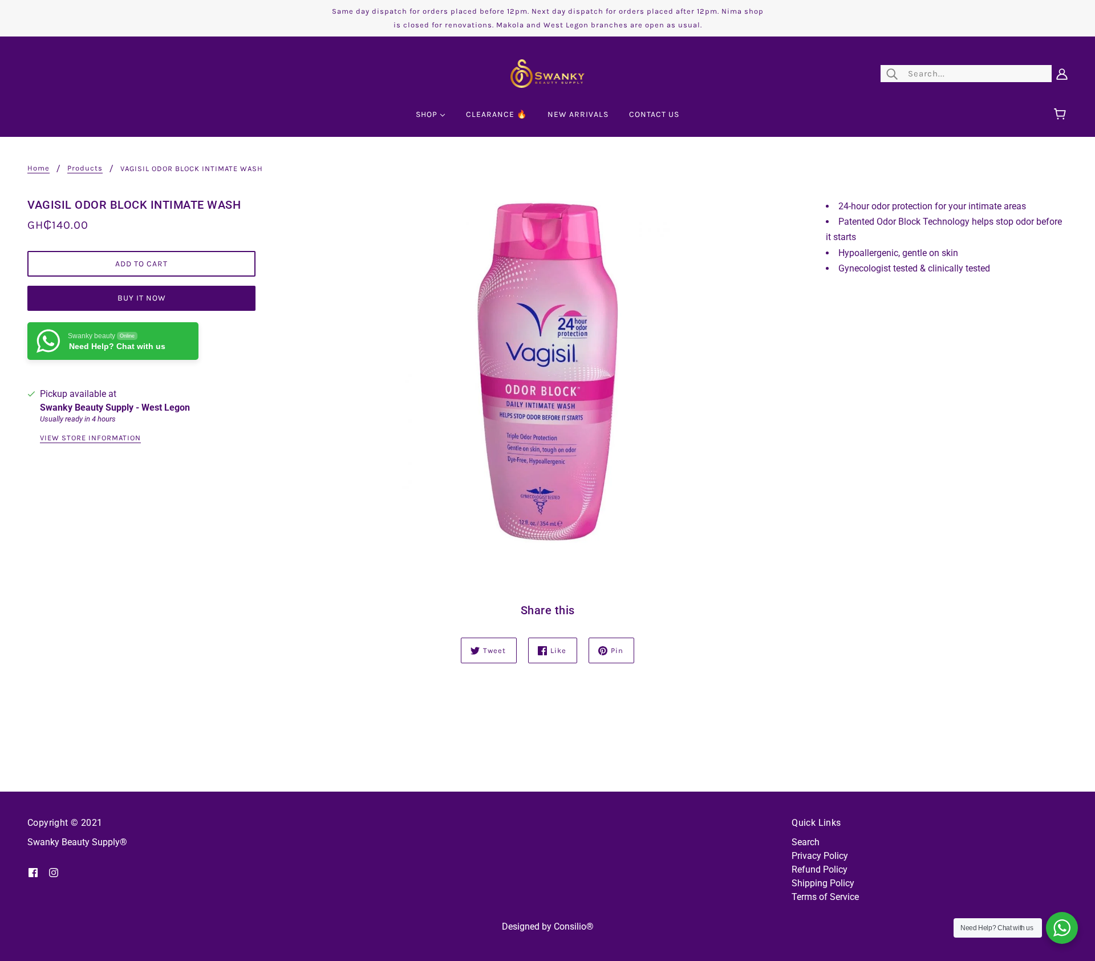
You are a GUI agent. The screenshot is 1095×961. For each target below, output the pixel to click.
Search (806, 842)
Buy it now (141, 298)
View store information (90, 438)
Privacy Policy (820, 855)
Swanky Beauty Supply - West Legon (115, 407)
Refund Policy (819, 869)
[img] (33, 872)
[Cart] (1062, 114)
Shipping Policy (823, 883)
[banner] (547, 72)
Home (38, 168)
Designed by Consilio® (548, 926)
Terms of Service (825, 896)
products (85, 168)
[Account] (1062, 73)
